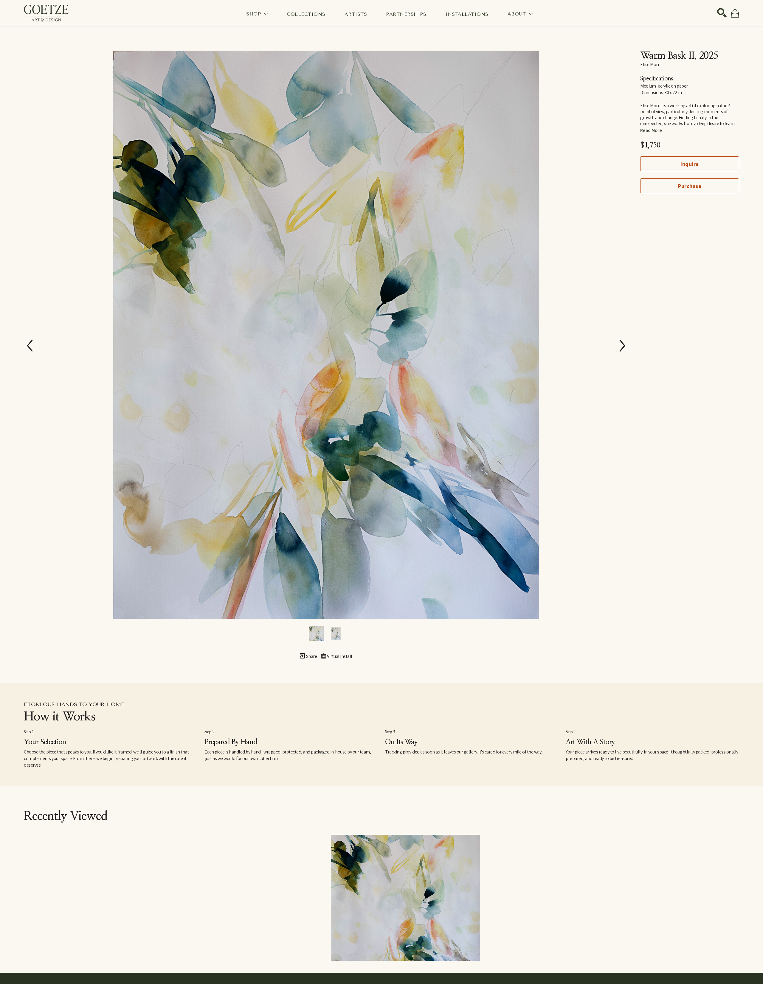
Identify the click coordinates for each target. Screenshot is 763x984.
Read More (651, 130)
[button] (257, 14)
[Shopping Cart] (735, 13)
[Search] (722, 13)
